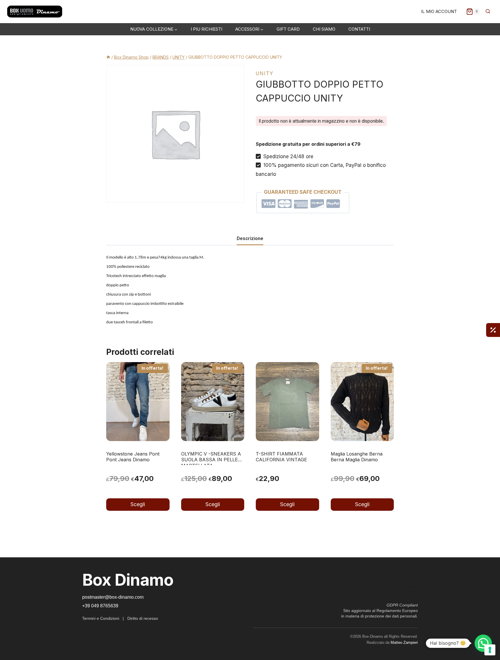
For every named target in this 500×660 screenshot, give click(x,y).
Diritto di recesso (142, 618)
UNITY (264, 73)
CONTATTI (359, 29)
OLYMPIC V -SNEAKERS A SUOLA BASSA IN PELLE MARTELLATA (211, 460)
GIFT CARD (288, 29)
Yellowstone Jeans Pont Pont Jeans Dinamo (132, 457)
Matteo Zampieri (404, 642)
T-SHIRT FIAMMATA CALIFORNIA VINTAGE (281, 457)
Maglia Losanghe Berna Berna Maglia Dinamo (357, 457)
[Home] (108, 57)
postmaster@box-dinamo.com (113, 597)
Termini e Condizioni (100, 618)
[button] (483, 643)
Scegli (137, 504)
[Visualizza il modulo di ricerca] (488, 11)
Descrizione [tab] (250, 238)
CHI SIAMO (324, 29)
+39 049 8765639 (100, 605)
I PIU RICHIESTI (206, 29)
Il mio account (439, 11)
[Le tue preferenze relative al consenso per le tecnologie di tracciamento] (489, 649)
